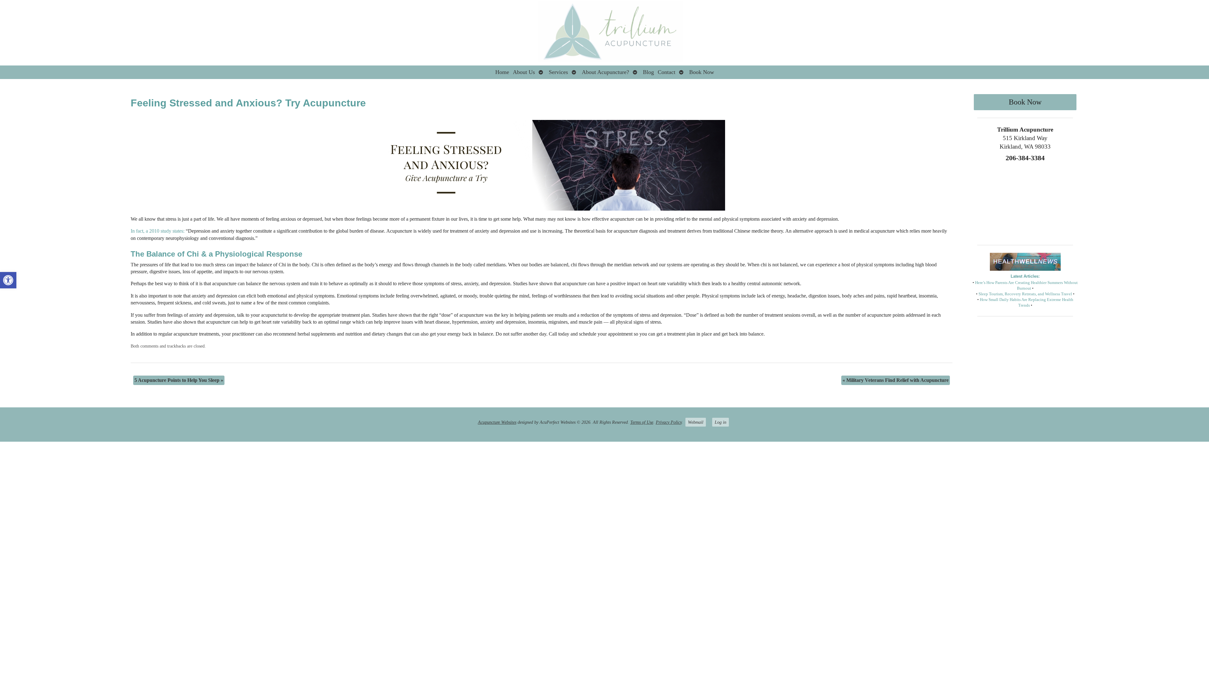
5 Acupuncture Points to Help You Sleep (178, 380)
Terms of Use (641, 422)
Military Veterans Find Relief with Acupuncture (896, 380)
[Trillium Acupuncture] (604, 32)
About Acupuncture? (605, 72)
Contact (666, 72)
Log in (720, 422)
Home (502, 72)
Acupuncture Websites (497, 422)
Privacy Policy (669, 422)
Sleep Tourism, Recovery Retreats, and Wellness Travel (1025, 294)
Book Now (701, 72)
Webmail (695, 422)
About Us (524, 72)
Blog (648, 72)
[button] (8, 280)
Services (558, 72)
